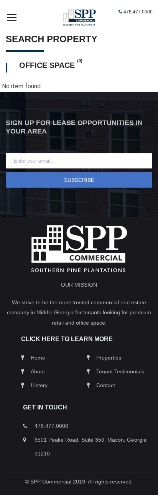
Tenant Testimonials (120, 371)
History (39, 385)
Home (38, 358)
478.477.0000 (138, 12)
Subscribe (79, 180)
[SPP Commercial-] (79, 17)
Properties (108, 358)
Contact (105, 385)
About (38, 371)
